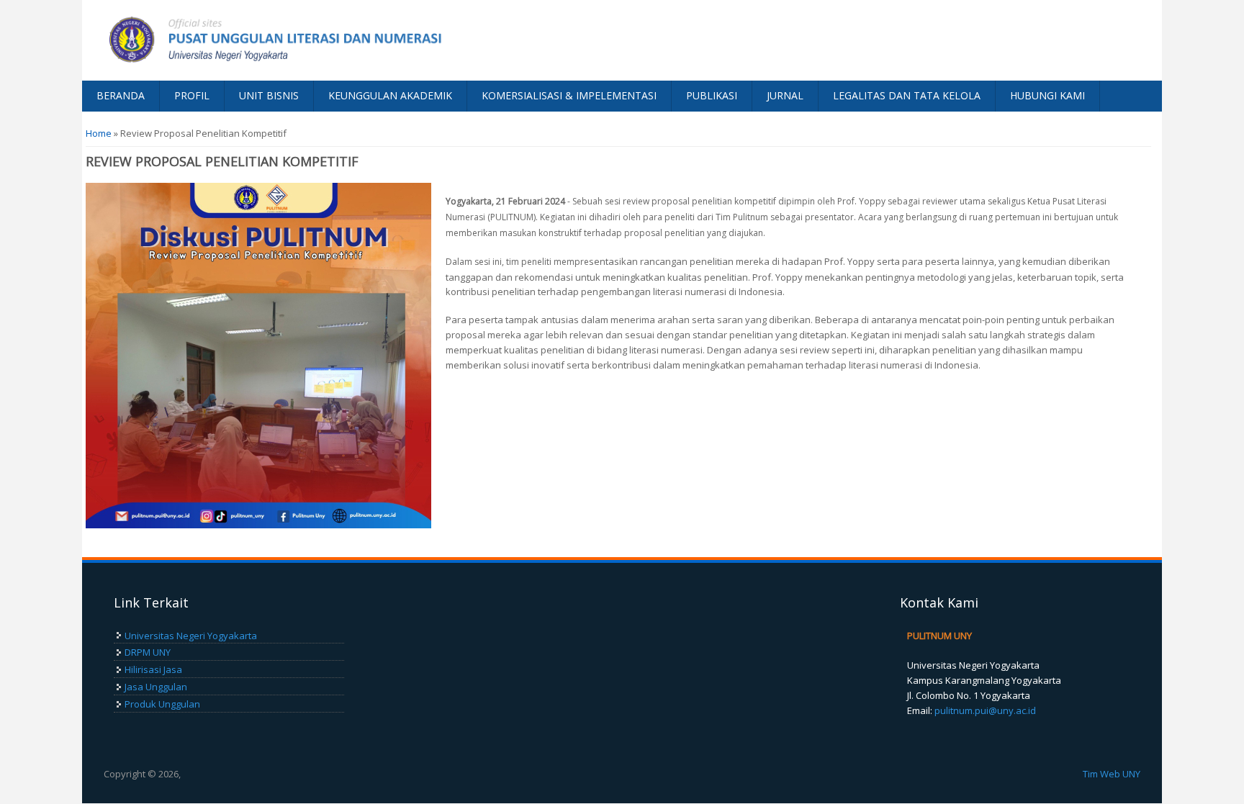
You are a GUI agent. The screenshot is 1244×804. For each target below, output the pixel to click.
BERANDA (120, 95)
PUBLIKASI (711, 95)
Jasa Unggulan (156, 686)
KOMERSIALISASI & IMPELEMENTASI (569, 95)
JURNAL (785, 95)
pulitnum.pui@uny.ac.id (985, 710)
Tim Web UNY (1111, 773)
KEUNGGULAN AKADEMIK (390, 95)
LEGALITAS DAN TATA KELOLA (907, 95)
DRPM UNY (148, 652)
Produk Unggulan (162, 703)
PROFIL (191, 95)
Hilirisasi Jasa (153, 669)
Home (99, 133)
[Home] (352, 40)
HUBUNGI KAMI (1047, 95)
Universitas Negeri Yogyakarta (191, 635)
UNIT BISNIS (269, 95)
